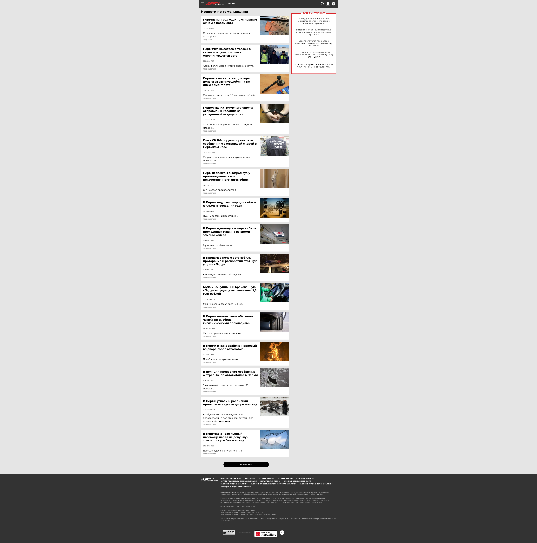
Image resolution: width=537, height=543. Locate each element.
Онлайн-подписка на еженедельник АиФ (239, 481)
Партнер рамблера (244, 532)
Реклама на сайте (266, 478)
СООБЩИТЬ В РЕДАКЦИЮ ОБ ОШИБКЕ (236, 487)
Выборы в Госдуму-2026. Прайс (234, 484)
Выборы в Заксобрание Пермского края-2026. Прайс (273, 484)
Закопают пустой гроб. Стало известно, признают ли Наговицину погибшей (313, 43)
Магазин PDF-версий (305, 478)
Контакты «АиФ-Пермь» (270, 481)
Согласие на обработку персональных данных (238, 511)
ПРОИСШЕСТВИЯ (209, 69)
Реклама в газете (285, 478)
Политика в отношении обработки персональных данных (242, 513)
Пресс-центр (250, 478)
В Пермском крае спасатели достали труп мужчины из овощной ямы (314, 65)
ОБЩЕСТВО (207, 40)
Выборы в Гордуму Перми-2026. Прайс (316, 484)
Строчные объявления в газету (297, 481)
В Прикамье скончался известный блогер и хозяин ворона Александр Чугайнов (313, 32)
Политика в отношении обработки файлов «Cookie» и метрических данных (248, 514)
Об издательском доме (231, 478)
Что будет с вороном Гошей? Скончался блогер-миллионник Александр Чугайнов (314, 21)
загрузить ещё (246, 464)
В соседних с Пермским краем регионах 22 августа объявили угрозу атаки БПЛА (314, 54)
